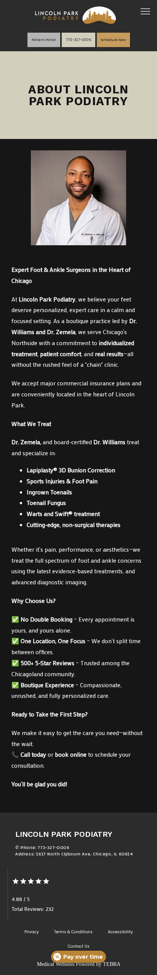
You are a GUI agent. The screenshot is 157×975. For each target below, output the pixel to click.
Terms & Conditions (73, 932)
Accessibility (120, 932)
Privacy (31, 932)
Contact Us (79, 946)
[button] (145, 12)
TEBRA (111, 964)
